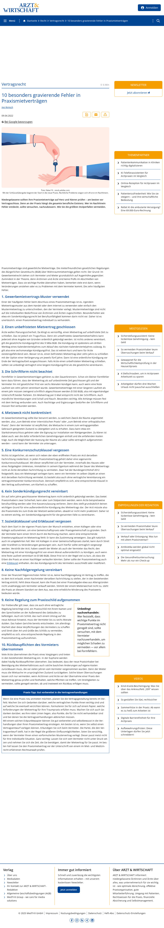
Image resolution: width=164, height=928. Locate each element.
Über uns (12, 875)
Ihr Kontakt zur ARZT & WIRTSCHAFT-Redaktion (26, 887)
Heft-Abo (109, 913)
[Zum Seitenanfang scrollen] (158, 922)
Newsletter (13, 882)
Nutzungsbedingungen (73, 913)
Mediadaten (13, 878)
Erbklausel (12, 563)
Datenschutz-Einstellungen (131, 913)
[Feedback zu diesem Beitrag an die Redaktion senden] (105, 114)
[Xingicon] (87, 920)
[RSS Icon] (82, 920)
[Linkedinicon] (92, 920)
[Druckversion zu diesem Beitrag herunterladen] (87, 114)
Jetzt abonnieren (137, 92)
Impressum (52, 913)
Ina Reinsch (7, 107)
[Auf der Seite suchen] (158, 20)
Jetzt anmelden (69, 889)
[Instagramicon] (76, 920)
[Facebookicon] (71, 920)
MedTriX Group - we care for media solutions (26, 899)
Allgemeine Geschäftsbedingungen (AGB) (29, 893)
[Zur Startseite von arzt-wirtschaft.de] (21, 7)
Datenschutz (95, 913)
